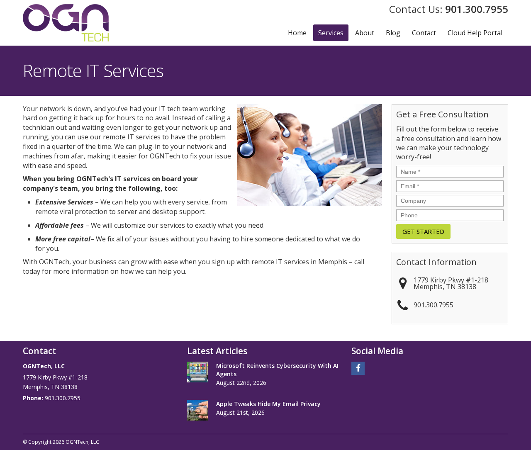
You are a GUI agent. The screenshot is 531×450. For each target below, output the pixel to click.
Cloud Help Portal (475, 32)
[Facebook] (358, 367)
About (364, 32)
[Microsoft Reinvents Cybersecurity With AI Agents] (197, 372)
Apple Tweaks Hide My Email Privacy (268, 404)
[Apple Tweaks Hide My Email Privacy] (197, 410)
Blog (393, 32)
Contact (424, 32)
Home (297, 32)
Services (330, 32)
